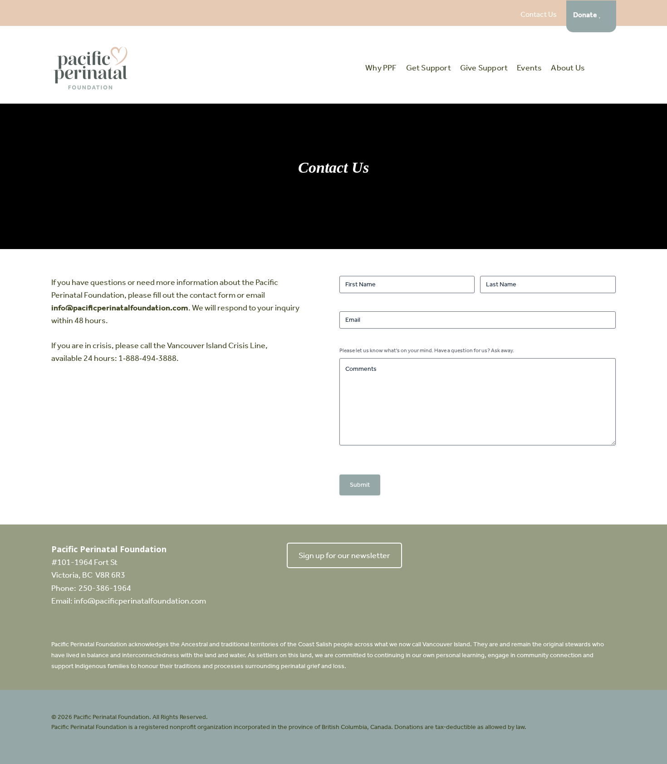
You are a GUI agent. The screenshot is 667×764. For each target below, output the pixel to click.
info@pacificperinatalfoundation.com (119, 308)
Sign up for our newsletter (344, 555)
